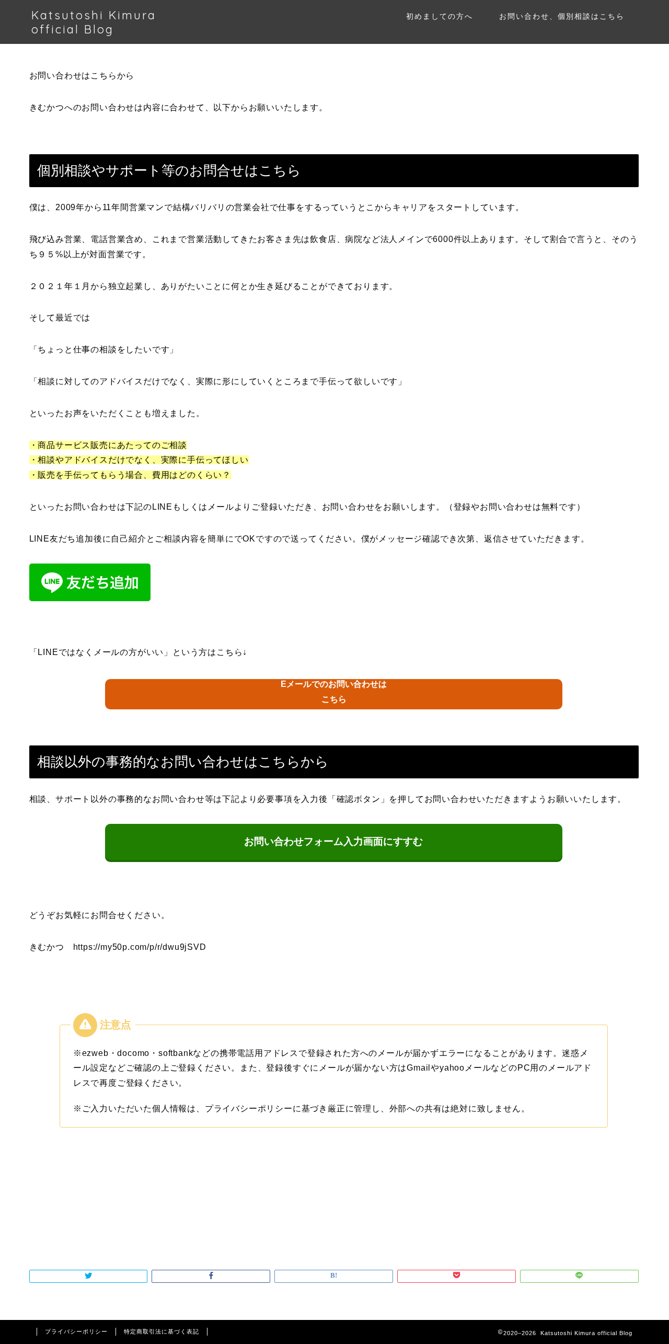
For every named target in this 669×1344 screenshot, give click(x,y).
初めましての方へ (439, 16)
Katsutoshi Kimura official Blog (93, 22)
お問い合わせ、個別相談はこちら (562, 16)
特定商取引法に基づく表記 (161, 1331)
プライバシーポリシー (76, 1331)
